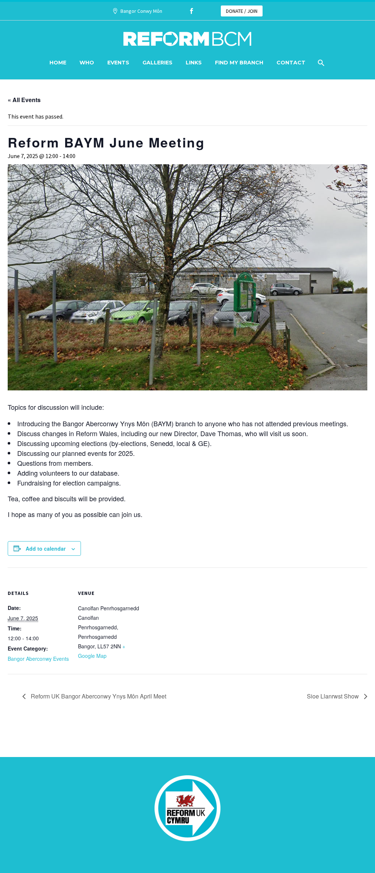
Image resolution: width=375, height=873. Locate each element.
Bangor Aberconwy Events (38, 658)
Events (118, 62)
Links (194, 62)
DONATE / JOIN (241, 11)
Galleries (157, 62)
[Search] (320, 62)
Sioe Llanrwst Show (333, 696)
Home (57, 62)
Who (86, 62)
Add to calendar (46, 548)
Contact (290, 62)
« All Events (24, 99)
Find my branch (239, 62)
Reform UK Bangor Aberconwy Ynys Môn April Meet (97, 696)
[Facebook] (191, 11)
